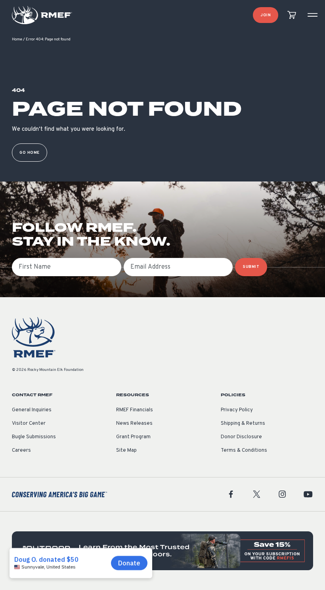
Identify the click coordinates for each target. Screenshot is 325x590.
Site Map (126, 450)
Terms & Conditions (244, 450)
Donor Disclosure (241, 437)
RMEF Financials (134, 410)
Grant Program (133, 437)
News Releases (134, 423)
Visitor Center (29, 423)
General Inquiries (32, 410)
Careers (21, 450)
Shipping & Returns (243, 423)
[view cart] (291, 15)
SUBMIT (251, 266)
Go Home (29, 152)
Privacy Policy (237, 410)
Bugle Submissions (34, 437)
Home (17, 39)
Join (265, 15)
